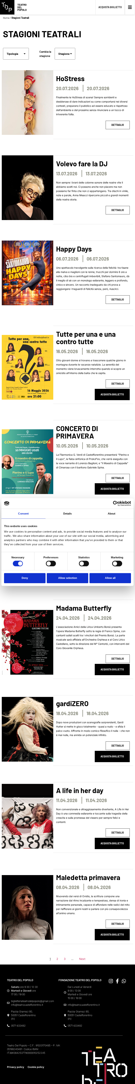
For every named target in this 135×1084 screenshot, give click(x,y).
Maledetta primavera (88, 877)
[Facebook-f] (117, 981)
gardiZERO (72, 703)
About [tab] (111, 513)
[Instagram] (110, 981)
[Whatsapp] (123, 981)
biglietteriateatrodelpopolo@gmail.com (32, 1001)
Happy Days (74, 248)
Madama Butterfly (83, 608)
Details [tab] (67, 513)
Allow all (110, 578)
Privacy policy (15, 1066)
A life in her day (79, 790)
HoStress (70, 78)
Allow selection (67, 578)
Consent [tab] (23, 513)
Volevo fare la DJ (82, 163)
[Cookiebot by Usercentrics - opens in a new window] (115, 503)
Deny (25, 578)
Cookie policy (36, 1066)
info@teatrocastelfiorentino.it (27, 1004)
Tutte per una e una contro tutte (86, 338)
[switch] (51, 563)
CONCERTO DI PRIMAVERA (77, 432)
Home (6, 17)
